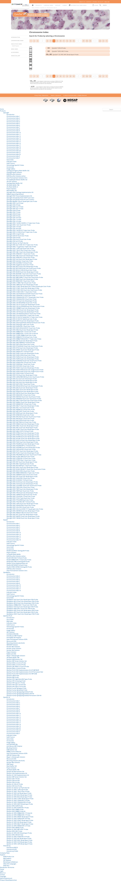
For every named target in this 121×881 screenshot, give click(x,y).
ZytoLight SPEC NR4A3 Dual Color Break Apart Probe (23, 424)
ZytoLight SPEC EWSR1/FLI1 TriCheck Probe (20, 352)
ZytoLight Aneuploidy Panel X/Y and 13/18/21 (20, 199)
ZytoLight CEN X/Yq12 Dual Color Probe (19, 239)
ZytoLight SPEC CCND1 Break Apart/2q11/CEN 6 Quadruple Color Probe (29, 286)
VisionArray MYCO (12, 847)
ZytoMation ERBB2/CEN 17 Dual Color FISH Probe (22, 605)
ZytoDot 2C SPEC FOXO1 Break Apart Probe (20, 820)
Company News (5, 853)
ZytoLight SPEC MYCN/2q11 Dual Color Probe (20, 418)
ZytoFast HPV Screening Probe (16, 681)
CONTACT (88, 2)
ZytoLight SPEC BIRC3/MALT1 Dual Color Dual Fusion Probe (25, 277)
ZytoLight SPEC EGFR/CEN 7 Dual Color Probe (20, 326)
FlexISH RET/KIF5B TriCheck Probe (17, 565)
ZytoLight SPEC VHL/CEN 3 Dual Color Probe (20, 507)
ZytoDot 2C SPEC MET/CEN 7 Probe (17, 829)
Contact (2, 875)
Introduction (10, 114)
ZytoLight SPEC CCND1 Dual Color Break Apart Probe (23, 288)
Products (3, 111)
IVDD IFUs (6, 866)
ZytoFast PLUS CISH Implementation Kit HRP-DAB (22, 674)
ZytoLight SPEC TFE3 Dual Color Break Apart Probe (22, 493)
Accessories (10, 167)
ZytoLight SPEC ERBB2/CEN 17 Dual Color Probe (21, 332)
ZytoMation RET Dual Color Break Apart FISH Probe (22, 612)
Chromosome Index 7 (13, 127)
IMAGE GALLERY (15, 55)
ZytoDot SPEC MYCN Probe (15, 835)
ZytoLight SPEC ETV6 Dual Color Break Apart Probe (22, 348)
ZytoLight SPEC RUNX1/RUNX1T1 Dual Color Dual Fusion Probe (26, 469)
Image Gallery (11, 169)
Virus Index (10, 619)
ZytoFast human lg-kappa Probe (16, 688)
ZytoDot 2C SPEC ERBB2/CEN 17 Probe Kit (19, 813)
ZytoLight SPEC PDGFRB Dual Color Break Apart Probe (23, 447)
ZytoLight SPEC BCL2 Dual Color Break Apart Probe (22, 266)
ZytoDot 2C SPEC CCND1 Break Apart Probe (20, 799)
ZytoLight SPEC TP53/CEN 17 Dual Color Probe (21, 496)
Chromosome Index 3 (13, 120)
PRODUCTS (39, 5)
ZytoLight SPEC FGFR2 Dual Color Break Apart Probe (23, 357)
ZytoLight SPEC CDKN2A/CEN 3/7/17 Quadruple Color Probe (25, 297)
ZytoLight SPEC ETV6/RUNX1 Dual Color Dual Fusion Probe (25, 346)
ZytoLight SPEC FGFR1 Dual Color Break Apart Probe (23, 353)
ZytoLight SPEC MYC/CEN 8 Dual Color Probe (20, 420)
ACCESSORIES (15, 52)
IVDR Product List (8, 856)
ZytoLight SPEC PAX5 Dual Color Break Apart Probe (22, 442)
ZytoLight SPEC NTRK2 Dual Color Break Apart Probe (23, 433)
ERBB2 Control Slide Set (14, 751)
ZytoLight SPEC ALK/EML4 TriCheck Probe (19, 263)
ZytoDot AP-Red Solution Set (15, 771)
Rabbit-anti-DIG (11, 654)
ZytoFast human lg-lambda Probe (17, 690)
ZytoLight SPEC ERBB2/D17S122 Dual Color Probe (22, 337)
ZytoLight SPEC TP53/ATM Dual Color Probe (20, 500)
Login (1, 871)
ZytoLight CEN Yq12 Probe (15, 241)
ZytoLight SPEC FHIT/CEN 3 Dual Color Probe (20, 366)
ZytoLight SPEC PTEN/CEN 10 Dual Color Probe (21, 458)
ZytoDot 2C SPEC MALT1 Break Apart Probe (20, 824)
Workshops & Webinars (10, 862)
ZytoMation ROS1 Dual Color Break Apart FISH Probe (23, 614)
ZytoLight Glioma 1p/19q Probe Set (17, 243)
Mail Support (7, 858)
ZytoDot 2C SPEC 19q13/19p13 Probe (18, 791)
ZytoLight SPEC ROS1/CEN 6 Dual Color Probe (21, 471)
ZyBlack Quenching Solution (15, 194)
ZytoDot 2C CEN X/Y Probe (15, 784)
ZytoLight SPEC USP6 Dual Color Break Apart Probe (22, 504)
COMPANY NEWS (48, 5)
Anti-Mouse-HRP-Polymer (14, 636)
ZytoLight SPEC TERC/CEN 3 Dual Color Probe (20, 487)
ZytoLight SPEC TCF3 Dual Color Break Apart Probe (22, 484)
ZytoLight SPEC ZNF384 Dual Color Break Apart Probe (23, 511)
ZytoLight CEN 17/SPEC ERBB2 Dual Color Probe (21, 335)
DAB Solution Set (12, 750)
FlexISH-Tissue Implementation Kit (17, 563)
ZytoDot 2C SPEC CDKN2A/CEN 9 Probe (19, 802)
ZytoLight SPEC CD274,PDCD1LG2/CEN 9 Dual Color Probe (24, 294)
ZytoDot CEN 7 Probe (13, 779)
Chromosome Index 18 (14, 147)
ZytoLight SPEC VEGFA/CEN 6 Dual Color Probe (21, 505)
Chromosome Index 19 (14, 149)
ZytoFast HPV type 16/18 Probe (16, 685)
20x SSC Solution (12, 181)
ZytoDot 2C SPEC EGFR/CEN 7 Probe (18, 808)
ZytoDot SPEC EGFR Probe (15, 806)
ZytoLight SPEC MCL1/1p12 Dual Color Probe (20, 408)
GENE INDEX (14, 49)
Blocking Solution (12, 748)
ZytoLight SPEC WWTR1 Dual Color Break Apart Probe (23, 516)
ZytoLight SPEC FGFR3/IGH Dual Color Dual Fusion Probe (24, 361)
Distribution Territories (7, 867)
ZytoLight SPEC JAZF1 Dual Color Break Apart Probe (22, 390)
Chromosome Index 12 (14, 136)
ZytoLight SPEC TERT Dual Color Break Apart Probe (22, 489)
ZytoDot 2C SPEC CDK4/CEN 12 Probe (18, 800)
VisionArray (6, 846)
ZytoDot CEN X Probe (13, 782)
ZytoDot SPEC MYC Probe (14, 831)
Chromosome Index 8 (13, 129)
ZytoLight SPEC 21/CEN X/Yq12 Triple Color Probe (22, 232)
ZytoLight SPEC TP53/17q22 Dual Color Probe (20, 498)
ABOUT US (82, 2)
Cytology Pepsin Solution (14, 172)
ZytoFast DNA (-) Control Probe (16, 665)
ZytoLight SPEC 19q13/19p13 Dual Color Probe (21, 250)
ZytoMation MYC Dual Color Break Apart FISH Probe (22, 610)
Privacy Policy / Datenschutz (41, 95)
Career (2, 869)
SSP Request (7, 860)
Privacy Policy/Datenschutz (8, 880)
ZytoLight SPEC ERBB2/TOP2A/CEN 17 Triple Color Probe (24, 339)
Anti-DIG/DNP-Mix (12, 744)
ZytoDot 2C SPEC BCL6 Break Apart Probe (19, 797)
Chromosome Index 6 (13, 125)
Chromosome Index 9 (13, 131)
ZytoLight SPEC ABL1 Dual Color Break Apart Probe (22, 252)
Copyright (3, 876)
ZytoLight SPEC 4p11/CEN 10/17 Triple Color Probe (22, 245)
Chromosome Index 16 (14, 143)
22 (100, 41)
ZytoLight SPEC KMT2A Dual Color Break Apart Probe (23, 393)
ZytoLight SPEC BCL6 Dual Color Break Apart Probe (22, 276)
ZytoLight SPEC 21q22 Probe (15, 234)
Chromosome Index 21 (14, 152)
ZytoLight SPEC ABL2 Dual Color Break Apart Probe (22, 256)
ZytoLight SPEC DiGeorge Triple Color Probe (20, 324)
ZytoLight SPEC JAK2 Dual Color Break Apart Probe (22, 388)
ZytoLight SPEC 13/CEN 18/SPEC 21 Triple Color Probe (23, 223)
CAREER (64, 5)
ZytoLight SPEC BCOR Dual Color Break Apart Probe (22, 272)
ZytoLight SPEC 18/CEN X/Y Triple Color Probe (21, 230)
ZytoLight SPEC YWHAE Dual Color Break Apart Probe (23, 518)
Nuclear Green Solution (14, 648)
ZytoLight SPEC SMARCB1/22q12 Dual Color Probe (22, 475)
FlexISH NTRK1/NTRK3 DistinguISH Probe (19, 567)
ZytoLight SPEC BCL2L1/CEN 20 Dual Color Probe (21, 270)
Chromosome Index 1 (13, 116)
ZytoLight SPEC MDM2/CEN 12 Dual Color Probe (21, 404)
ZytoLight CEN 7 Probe (13, 212)
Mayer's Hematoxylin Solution (16, 656)
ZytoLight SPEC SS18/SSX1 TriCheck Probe (19, 480)
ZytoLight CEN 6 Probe (13, 210)
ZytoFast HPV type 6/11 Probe (16, 683)
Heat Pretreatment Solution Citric (17, 178)
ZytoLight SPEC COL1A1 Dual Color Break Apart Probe (23, 304)
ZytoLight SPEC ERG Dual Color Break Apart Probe (22, 341)
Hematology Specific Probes (15, 165)
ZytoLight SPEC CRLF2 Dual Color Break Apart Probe (23, 310)
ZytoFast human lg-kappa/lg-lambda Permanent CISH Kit (24, 695)
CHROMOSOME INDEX (17, 40)
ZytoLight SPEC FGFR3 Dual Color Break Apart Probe (23, 359)
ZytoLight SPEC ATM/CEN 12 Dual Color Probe (21, 257)
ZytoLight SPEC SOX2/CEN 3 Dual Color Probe (20, 478)
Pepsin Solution (11, 189)
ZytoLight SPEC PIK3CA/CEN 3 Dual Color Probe (21, 449)
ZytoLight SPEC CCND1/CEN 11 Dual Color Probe (21, 292)
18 (86, 41)
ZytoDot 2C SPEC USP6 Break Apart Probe (19, 844)
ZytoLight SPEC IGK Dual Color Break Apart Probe (22, 382)
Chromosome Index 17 (14, 145)
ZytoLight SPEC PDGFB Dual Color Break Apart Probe (23, 444)
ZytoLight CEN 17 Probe (14, 227)
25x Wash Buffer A (12, 187)
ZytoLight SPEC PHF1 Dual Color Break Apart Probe (22, 451)
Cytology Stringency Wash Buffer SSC (18, 171)
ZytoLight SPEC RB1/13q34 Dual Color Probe (20, 464)
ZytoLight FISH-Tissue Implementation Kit (19, 196)
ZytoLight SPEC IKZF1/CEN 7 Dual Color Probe (21, 384)
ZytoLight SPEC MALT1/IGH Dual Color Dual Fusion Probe (24, 400)
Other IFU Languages (9, 864)
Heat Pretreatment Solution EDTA (17, 639)
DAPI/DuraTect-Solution (14, 174)
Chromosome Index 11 (14, 134)
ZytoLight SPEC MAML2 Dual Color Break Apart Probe (23, 402)
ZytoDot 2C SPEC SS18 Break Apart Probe (19, 842)
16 (80, 41)
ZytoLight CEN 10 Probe (14, 218)
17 (83, 41)
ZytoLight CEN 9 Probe (13, 216)
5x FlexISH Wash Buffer (14, 554)
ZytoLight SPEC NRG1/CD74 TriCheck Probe (20, 431)
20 (93, 41)
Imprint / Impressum (56, 95)
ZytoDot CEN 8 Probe (13, 780)
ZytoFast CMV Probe (13, 675)
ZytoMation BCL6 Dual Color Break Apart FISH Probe (23, 603)
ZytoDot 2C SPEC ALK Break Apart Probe (19, 793)
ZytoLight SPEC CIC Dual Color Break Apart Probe (22, 301)
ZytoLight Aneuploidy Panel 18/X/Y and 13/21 (20, 198)
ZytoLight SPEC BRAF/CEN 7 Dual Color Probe (20, 281)
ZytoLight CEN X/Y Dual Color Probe (18, 236)
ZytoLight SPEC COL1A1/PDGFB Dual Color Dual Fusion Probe (25, 306)
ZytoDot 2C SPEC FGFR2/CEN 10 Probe (18, 818)
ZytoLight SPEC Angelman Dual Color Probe (20, 265)
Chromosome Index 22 (14, 154)
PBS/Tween (10, 764)
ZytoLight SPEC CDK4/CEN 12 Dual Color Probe (21, 295)
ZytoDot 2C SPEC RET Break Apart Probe (19, 838)
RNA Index (10, 621)
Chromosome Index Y (13, 158)
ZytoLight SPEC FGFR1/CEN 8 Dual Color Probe (21, 355)
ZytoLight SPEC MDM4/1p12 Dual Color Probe (21, 409)
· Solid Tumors (15, 45)
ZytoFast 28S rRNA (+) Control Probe (18, 666)
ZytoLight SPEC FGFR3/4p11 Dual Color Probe (21, 364)
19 (90, 41)
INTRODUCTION (15, 37)
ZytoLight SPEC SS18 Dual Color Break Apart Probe (22, 482)
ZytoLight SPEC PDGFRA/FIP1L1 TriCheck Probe (21, 446)
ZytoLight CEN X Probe (13, 237)
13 (70, 41)
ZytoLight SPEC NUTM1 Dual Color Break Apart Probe (23, 438)
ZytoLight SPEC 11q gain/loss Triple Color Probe (21, 247)
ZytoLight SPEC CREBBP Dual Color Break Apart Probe (23, 308)
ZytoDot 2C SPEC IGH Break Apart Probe (19, 822)
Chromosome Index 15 (14, 142)
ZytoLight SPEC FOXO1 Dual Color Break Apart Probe (23, 368)
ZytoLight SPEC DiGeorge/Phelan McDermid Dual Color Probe (26, 323)
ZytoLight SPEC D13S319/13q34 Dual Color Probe (22, 319)
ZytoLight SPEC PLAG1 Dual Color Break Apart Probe (23, 453)
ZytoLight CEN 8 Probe (13, 214)
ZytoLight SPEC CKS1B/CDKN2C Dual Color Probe (22, 303)
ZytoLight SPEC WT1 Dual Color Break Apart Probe (22, 514)
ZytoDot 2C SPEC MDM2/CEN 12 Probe (18, 826)
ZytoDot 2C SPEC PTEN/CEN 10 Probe (18, 837)
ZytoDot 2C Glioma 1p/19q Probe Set (18, 788)
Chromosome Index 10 (14, 133)
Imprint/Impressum (6, 878)
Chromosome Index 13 (14, 138)
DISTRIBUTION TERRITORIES (78, 5)
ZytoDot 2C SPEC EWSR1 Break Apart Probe (20, 817)
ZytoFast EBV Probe (13, 677)
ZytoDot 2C (6, 697)
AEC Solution (10, 632)
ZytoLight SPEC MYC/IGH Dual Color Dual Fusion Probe (23, 417)
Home (2, 109)
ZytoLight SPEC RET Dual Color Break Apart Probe (22, 462)
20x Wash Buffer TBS (13, 185)
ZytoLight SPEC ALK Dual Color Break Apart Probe (22, 259)
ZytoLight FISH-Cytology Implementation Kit (20, 192)
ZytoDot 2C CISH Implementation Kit (18, 775)
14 (73, 41)
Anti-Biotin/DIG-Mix (12, 634)
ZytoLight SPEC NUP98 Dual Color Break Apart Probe (23, 437)
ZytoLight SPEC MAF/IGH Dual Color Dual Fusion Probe (23, 397)
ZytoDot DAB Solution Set (14, 659)
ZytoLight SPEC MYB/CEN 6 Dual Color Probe (20, 415)
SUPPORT (57, 5)
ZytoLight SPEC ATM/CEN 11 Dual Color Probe (21, 254)
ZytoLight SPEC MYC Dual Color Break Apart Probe (22, 428)
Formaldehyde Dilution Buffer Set (17, 180)
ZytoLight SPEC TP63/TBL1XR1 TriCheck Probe (21, 502)
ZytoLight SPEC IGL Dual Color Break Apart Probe (22, 379)
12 (67, 41)
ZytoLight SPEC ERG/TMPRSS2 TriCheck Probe (21, 342)
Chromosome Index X (13, 156)
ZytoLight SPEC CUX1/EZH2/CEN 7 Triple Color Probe (23, 315)
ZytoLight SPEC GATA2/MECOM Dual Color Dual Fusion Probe (25, 377)
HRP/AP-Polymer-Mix (13, 755)
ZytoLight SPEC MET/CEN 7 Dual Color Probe (20, 411)
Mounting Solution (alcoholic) (16, 643)
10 (60, 41)
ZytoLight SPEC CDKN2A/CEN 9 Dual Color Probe (21, 299)
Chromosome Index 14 (14, 140)
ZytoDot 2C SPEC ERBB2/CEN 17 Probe (18, 815)
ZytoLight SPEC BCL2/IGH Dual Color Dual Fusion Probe (24, 268)
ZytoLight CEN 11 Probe (14, 219)
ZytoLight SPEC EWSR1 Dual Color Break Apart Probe (23, 350)
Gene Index (10, 160)
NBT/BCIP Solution (12, 645)
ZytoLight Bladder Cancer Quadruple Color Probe (22, 201)
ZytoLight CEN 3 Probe (13, 205)
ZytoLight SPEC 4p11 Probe (15, 209)
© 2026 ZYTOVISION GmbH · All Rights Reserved (75, 95)
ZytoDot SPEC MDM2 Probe (15, 828)
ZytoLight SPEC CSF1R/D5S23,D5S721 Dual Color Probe (23, 314)
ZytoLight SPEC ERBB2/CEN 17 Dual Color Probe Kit (22, 333)
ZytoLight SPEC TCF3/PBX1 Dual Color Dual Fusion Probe (24, 485)
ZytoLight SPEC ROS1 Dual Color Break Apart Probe (22, 467)
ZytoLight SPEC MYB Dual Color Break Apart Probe (22, 413)
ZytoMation (6, 572)
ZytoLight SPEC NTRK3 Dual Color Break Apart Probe (23, 435)
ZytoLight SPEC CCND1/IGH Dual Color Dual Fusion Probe (24, 290)
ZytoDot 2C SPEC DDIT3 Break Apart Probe (20, 804)
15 (77, 41)
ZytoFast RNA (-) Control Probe (16, 668)
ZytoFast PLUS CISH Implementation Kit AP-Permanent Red (25, 672)
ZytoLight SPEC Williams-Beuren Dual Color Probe (22, 513)
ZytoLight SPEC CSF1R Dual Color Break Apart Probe (23, 312)
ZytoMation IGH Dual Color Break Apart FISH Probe (22, 607)
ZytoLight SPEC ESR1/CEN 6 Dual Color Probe (20, 344)
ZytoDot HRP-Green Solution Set (17, 661)
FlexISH (5, 520)
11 (63, 41)
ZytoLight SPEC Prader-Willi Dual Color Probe (20, 456)
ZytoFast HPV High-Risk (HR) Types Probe (19, 679)
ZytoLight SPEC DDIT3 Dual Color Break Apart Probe (23, 321)
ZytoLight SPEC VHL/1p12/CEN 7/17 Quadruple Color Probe (25, 509)
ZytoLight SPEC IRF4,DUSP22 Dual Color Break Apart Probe (25, 386)
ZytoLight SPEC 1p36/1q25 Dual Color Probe (20, 248)
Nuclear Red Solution (13, 650)
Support (2, 855)
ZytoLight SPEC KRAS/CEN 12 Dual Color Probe (21, 395)
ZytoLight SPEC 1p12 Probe (15, 203)
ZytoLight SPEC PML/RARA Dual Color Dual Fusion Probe (24, 455)
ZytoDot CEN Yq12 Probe (14, 786)
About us (3, 873)
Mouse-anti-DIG (11, 641)
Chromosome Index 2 (13, 118)
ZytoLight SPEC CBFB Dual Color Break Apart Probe (22, 285)
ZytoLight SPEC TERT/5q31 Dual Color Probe (20, 491)
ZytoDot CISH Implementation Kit (17, 773)
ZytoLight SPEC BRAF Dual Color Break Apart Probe (22, 279)
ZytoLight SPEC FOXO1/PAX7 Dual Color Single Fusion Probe (25, 371)
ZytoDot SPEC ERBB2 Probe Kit (16, 811)
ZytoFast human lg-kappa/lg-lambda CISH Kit (20, 694)
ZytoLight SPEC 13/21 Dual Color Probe (19, 225)
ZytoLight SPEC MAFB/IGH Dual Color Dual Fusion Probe (24, 399)
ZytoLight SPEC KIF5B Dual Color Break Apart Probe (22, 391)
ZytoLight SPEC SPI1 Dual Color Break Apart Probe (22, 476)
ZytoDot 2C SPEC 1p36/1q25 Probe (17, 790)
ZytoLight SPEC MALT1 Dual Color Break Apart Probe (23, 406)
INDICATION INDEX (16, 44)
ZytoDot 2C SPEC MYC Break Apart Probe (19, 833)
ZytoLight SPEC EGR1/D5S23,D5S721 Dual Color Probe (23, 328)
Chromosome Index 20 (14, 151)
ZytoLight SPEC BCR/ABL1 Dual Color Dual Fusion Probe (24, 274)
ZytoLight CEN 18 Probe (14, 228)
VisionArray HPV (12, 849)
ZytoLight (6, 113)
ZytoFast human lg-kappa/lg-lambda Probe (20, 692)
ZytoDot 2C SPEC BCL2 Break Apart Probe (19, 795)
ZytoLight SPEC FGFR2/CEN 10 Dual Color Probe (21, 362)
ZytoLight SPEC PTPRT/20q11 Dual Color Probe (21, 460)
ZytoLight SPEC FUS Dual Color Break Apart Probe (22, 375)
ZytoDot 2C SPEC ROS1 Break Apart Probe (19, 840)
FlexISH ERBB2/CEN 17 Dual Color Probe (19, 560)
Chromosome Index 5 (13, 123)
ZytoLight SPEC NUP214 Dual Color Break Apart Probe (23, 440)
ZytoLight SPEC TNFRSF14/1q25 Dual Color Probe (22, 494)
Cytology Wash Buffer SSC (15, 183)
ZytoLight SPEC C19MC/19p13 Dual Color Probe (21, 283)
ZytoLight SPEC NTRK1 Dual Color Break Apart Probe (23, 429)
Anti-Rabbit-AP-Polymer (14, 637)
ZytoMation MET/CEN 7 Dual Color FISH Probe (21, 609)
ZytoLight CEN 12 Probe (14, 221)
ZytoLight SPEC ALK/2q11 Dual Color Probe (20, 261)
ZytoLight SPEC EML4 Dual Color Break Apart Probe (22, 330)
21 (96, 41)
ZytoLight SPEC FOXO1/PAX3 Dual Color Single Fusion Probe (25, 370)
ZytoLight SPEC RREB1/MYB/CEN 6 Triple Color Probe (23, 473)
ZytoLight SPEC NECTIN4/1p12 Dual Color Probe (21, 422)
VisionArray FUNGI (12, 851)
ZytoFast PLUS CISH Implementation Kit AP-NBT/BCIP (23, 670)
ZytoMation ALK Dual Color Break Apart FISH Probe (22, 599)
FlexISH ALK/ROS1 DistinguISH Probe (18, 551)
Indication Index (11, 161)
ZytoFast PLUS (7, 616)
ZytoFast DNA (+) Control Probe (16, 663)
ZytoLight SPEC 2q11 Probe (15, 207)
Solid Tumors (11, 163)
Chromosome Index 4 (13, 122)
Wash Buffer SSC (12, 190)
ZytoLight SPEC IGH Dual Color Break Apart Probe (22, 380)
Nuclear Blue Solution (13, 647)
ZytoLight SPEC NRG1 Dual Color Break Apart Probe (22, 426)
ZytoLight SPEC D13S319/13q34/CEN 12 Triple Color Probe (24, 317)
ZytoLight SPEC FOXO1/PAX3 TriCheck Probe (20, 373)
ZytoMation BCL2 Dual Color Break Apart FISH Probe (23, 601)
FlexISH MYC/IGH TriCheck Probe (17, 558)
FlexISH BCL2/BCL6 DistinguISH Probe (18, 561)
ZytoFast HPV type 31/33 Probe (16, 686)
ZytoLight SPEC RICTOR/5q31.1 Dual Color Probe (21, 466)
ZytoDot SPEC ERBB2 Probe (15, 809)
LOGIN (96, 5)
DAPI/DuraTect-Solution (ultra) (16, 176)
